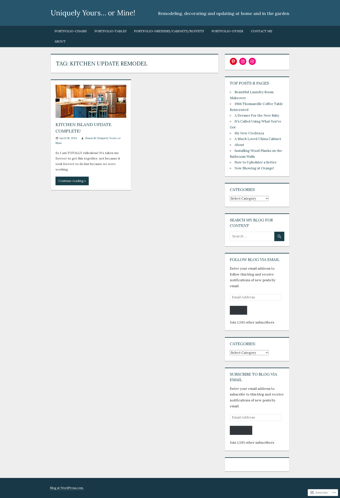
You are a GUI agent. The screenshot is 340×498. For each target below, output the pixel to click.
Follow (238, 310)
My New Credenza (249, 133)
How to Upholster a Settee (256, 162)
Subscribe (241, 430)
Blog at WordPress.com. (67, 488)
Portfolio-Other (227, 31)
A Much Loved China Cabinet (258, 139)
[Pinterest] (233, 61)
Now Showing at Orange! (254, 168)
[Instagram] (242, 61)
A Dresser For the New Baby (257, 115)
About (60, 41)
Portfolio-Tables (110, 31)
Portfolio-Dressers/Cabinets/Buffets (169, 31)
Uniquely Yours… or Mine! (93, 12)
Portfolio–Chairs (71, 31)
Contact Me (261, 31)
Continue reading (70, 181)
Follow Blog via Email (255, 259)
